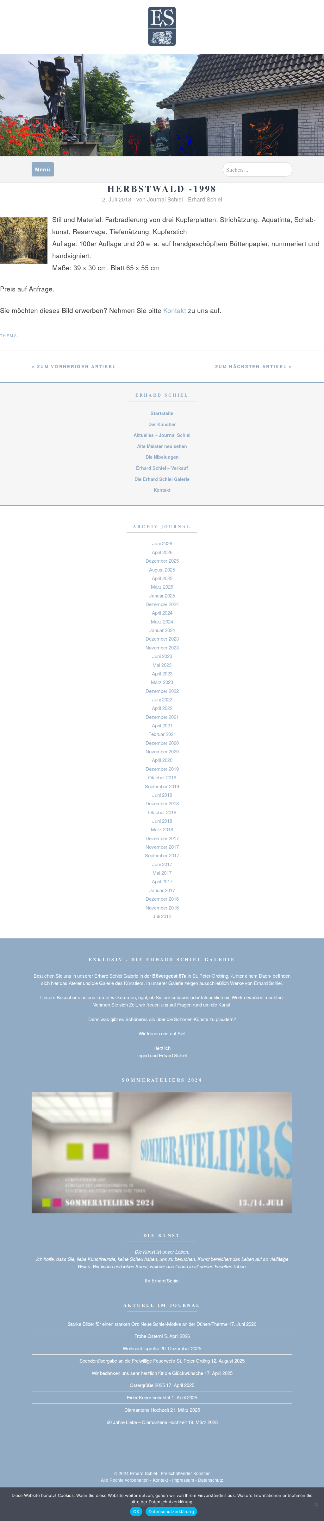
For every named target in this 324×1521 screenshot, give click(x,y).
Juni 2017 (162, 864)
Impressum (183, 1480)
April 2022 (162, 708)
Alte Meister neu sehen (162, 446)
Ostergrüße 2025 (147, 1385)
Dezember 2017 (162, 838)
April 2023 (162, 673)
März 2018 (162, 829)
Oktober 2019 (162, 777)
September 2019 (162, 786)
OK (136, 1511)
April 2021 (162, 725)
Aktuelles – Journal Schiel (162, 435)
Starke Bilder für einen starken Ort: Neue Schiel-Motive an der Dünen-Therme (147, 1323)
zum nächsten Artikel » (253, 366)
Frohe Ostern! (148, 1335)
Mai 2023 (162, 664)
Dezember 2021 (162, 716)
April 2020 (162, 760)
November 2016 (162, 907)
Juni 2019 (162, 794)
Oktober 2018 (162, 812)
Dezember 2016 (162, 898)
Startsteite (162, 413)
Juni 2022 (162, 699)
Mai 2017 (162, 872)
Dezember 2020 (162, 742)
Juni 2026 (162, 543)
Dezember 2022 (162, 690)
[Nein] (316, 1504)
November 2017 (162, 846)
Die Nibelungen (162, 457)
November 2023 (162, 647)
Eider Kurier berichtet (148, 1397)
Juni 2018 (162, 820)
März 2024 (162, 621)
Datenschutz (210, 1480)
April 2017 (162, 881)
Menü (42, 169)
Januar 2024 (162, 630)
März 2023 (162, 682)
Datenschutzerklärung (171, 1511)
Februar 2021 (162, 734)
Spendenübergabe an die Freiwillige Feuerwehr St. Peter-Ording (144, 1360)
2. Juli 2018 (116, 199)
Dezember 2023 (162, 638)
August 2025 (162, 569)
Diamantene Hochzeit (146, 1409)
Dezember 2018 (162, 803)
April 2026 (162, 552)
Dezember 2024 (162, 604)
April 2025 (162, 578)
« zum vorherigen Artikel (74, 366)
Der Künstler (162, 424)
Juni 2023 (162, 656)
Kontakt (174, 310)
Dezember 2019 (162, 768)
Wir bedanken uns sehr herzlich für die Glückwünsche (147, 1373)
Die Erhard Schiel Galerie (162, 479)
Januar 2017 (162, 890)
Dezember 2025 (162, 560)
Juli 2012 (162, 916)
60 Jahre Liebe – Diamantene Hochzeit (147, 1422)
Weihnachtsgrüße (141, 1348)
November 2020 (162, 751)
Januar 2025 (162, 595)
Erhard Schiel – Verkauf (162, 468)
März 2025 (162, 586)
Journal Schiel (165, 199)
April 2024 (162, 612)
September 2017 (162, 855)
